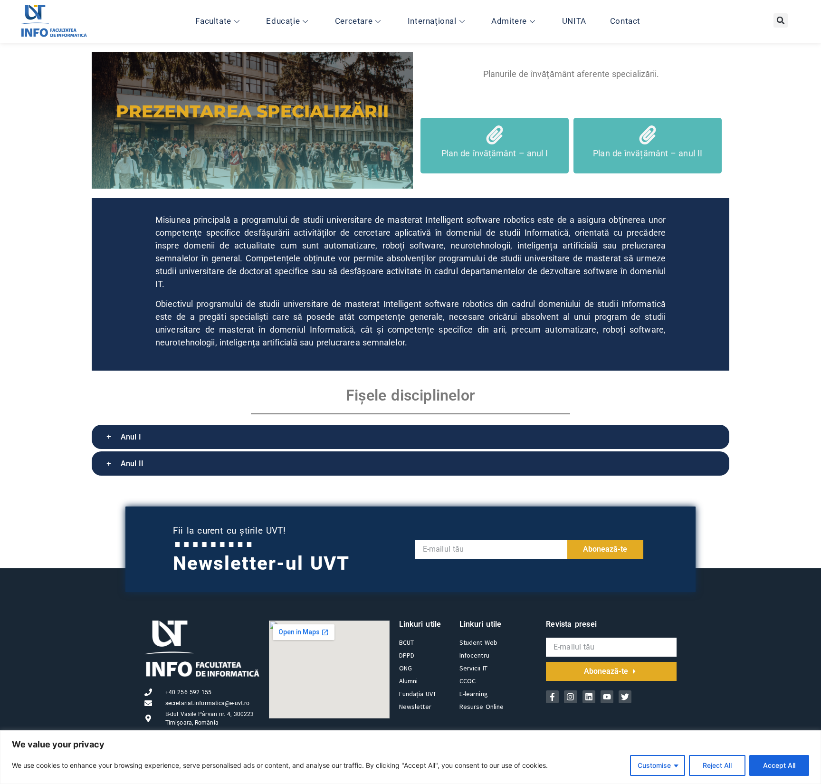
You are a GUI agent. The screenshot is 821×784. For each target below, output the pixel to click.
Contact (625, 21)
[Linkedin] (588, 696)
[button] (780, 20)
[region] (410, 757)
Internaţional (432, 21)
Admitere (509, 21)
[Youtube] (607, 696)
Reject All (717, 765)
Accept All (779, 765)
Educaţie (283, 21)
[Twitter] (625, 696)
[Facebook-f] (552, 696)
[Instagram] (570, 696)
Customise (654, 765)
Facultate (213, 21)
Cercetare (353, 21)
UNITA (574, 21)
